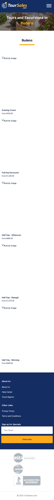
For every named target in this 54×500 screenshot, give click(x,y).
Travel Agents (8, 397)
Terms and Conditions (11, 416)
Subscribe (27, 439)
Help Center (7, 392)
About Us (6, 387)
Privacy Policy (8, 411)
